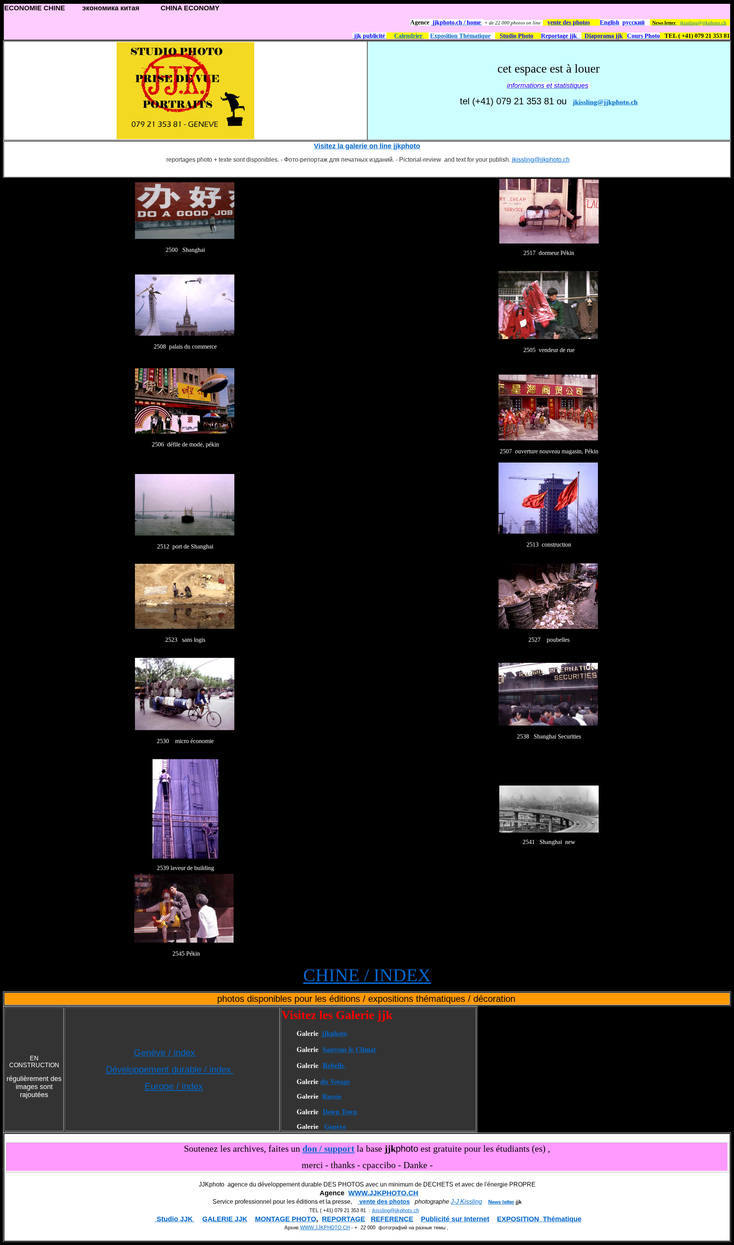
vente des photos (384, 1201)
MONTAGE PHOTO (285, 1219)
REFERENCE (392, 1219)
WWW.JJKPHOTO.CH (383, 1193)
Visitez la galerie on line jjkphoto (367, 146)
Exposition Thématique (460, 35)
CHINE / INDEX (367, 975)
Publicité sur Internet (455, 1219)
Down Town (340, 1112)
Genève (335, 1126)
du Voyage (335, 1081)
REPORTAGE (343, 1219)
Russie (331, 1096)
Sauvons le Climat (349, 1049)
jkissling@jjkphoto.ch (703, 23)
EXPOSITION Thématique (539, 1219)
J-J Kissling (466, 1201)
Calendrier (409, 35)
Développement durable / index (170, 1069)
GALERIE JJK (224, 1219)
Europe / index (174, 1086)
